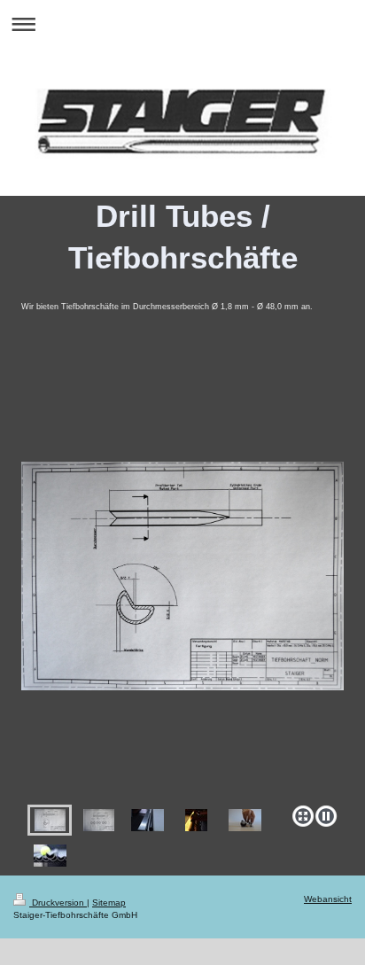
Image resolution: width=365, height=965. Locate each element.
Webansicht (328, 899)
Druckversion (58, 902)
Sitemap (109, 902)
